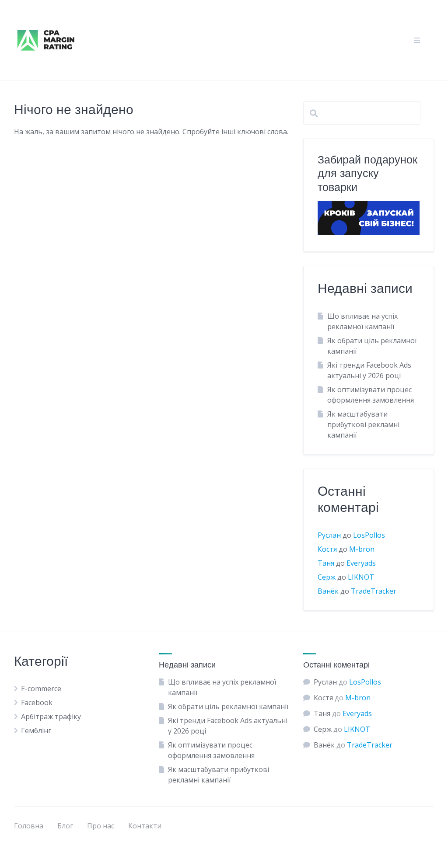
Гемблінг (36, 730)
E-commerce (41, 688)
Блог (65, 826)
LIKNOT (361, 577)
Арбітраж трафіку (51, 716)
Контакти (144, 826)
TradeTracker (373, 591)
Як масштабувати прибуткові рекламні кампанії (363, 424)
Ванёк (328, 591)
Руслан (329, 535)
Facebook (36, 702)
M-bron (361, 549)
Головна (28, 826)
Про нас (100, 826)
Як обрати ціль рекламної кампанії (228, 706)
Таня (326, 563)
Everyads (361, 563)
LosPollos (369, 535)
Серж (327, 577)
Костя (327, 549)
